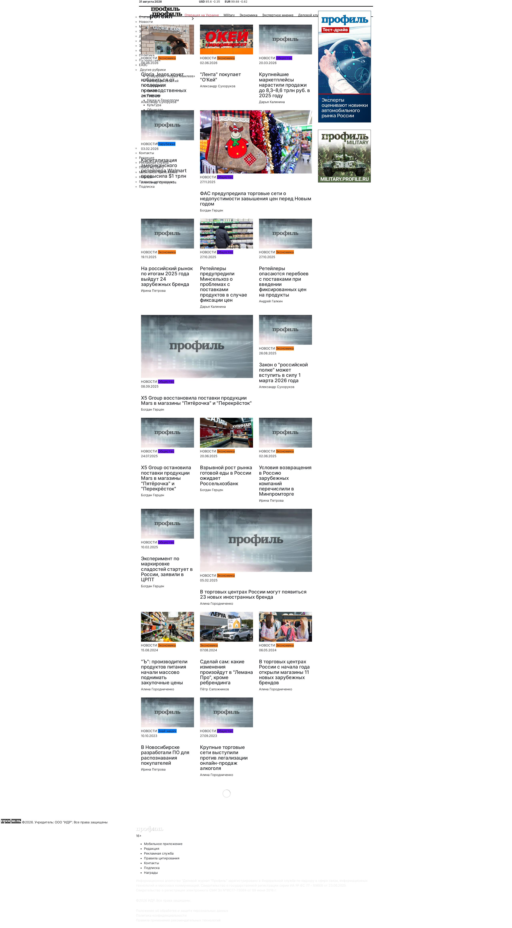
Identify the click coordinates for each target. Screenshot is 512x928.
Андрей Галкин (271, 301)
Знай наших (167, 731)
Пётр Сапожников (214, 689)
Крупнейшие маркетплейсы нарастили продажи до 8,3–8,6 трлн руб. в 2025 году (284, 84)
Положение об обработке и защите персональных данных (182, 911)
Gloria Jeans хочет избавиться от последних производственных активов (163, 84)
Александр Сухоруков (158, 102)
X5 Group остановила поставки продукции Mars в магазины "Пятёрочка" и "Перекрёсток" (166, 478)
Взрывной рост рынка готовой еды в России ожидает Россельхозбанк (226, 475)
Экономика (167, 58)
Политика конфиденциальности (161, 915)
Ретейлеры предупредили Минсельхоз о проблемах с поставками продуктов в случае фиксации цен (223, 284)
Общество (284, 58)
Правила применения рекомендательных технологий (178, 920)
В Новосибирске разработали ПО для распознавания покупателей (165, 755)
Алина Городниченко (216, 603)
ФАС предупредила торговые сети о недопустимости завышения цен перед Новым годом (255, 198)
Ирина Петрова (153, 291)
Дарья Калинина (272, 102)
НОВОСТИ (149, 58)
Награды (151, 873)
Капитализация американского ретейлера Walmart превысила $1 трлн (164, 168)
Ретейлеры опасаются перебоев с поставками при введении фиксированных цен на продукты (284, 282)
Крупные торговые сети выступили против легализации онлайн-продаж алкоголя (224, 757)
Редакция (151, 849)
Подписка (152, 868)
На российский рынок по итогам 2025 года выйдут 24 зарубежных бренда (167, 276)
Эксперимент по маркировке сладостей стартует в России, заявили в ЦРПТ (167, 569)
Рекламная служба (159, 853)
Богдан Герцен (211, 210)
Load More (226, 793)
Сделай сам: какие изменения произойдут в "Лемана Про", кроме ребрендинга (226, 672)
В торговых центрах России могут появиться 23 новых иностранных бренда (253, 594)
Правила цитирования (161, 858)
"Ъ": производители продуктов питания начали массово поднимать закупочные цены (164, 672)
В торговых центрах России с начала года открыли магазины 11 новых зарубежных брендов (284, 672)
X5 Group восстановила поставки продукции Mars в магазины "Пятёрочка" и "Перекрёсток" (196, 400)
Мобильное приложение (163, 844)
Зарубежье (166, 144)
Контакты (151, 863)
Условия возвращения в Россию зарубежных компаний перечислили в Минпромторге (285, 481)
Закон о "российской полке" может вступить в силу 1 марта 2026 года (283, 372)
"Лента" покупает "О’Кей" (220, 76)
